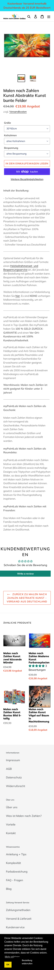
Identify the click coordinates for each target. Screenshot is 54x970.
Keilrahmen (10, 135)
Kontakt (11, 833)
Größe (7, 122)
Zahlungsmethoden (18, 910)
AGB (9, 769)
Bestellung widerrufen (27, 962)
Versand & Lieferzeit (18, 918)
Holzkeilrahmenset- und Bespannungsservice (20, 267)
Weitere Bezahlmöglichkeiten (27, 179)
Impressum (13, 760)
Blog (9, 889)
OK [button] (7, 964)
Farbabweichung (16, 871)
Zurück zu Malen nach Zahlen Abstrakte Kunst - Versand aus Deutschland (27, 598)
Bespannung (11, 147)
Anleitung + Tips (16, 854)
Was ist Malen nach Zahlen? (24, 816)
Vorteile (10, 824)
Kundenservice (15, 927)
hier (17, 295)
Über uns (11, 807)
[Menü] (48, 16)
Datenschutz (14, 777)
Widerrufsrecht (15, 786)
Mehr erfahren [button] (12, 956)
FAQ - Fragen (14, 880)
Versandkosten (18, 111)
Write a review (25, 573)
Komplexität (13, 863)
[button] (37, 666)
